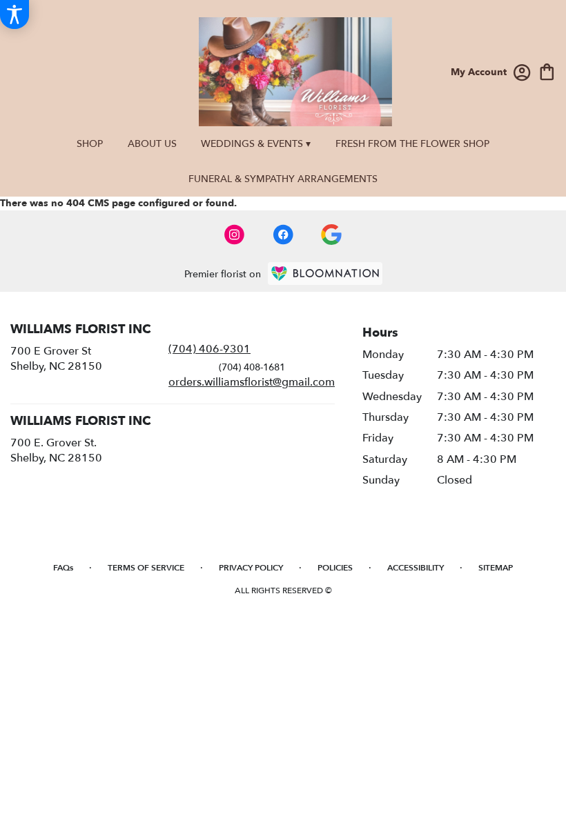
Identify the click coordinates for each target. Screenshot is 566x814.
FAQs (63, 567)
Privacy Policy (251, 567)
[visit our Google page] (331, 234)
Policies (335, 567)
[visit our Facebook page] (283, 234)
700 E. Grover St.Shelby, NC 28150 (56, 450)
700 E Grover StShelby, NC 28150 (56, 359)
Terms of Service (146, 567)
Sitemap (495, 567)
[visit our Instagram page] (235, 234)
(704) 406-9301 (209, 349)
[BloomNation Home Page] (325, 273)
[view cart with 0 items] (547, 70)
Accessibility (415, 567)
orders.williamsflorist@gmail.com (251, 382)
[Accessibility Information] (14, 14)
